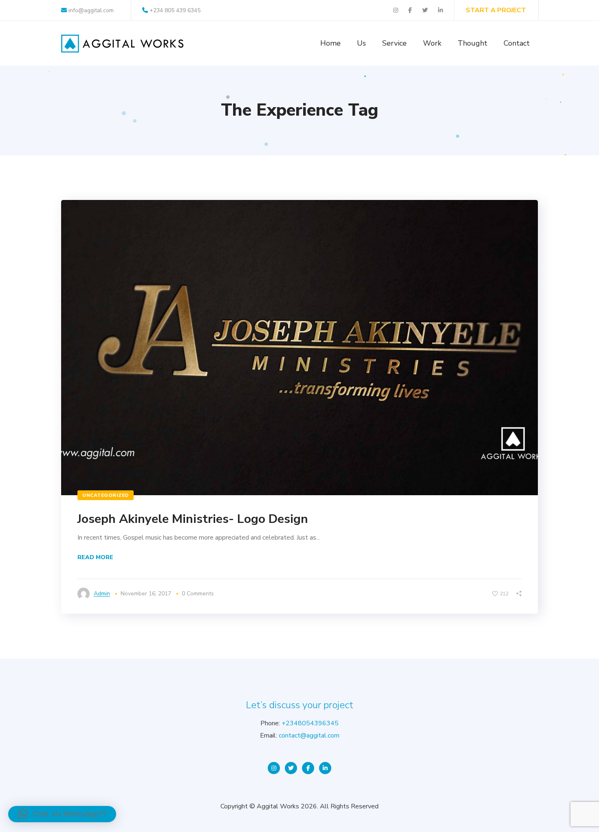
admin (102, 593)
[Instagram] (274, 768)
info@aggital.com (90, 10)
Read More (95, 557)
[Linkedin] (325, 768)
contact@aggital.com (309, 735)
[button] (62, 814)
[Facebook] (308, 768)
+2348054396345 (310, 723)
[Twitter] (291, 768)
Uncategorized (105, 495)
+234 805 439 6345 (175, 10)
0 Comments (198, 593)
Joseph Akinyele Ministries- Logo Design (192, 519)
